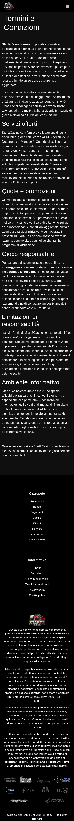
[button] (67, 6)
